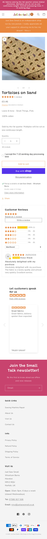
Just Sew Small (15, 534)
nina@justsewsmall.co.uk (22, 504)
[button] (3, 14)
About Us (9, 413)
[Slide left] (18, 88)
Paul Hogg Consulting (35, 534)
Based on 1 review (13, 216)
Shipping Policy (11, 451)
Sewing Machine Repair (15, 407)
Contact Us (9, 424)
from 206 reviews (18, 299)
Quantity (5, 136)
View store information (14, 193)
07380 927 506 (16, 499)
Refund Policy (11, 446)
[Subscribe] (39, 388)
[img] (19, 255)
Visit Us (8, 419)
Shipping (5, 105)
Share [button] (7, 198)
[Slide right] (29, 88)
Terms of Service (12, 457)
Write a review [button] (23, 220)
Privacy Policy (11, 440)
